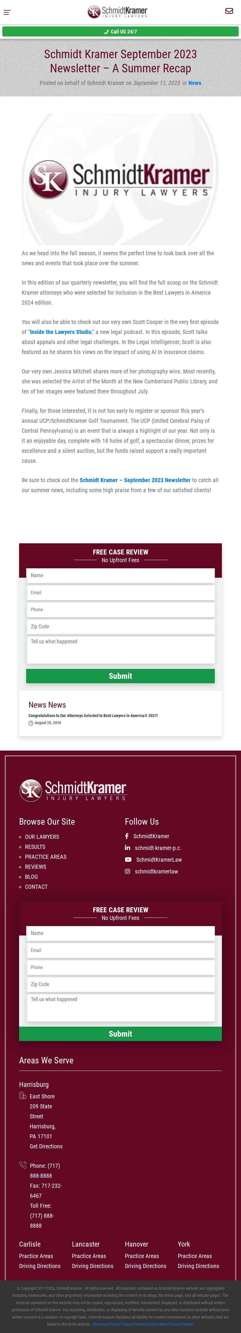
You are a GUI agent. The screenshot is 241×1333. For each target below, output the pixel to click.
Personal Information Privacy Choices (163, 1324)
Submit (120, 676)
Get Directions (46, 1146)
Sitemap (99, 1324)
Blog (31, 876)
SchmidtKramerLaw (159, 859)
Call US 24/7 (124, 32)
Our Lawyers (42, 836)
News (194, 82)
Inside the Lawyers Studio (60, 331)
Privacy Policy (119, 1324)
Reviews (35, 866)
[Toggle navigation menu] (9, 12)
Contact (36, 886)
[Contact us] (229, 12)
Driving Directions (40, 1265)
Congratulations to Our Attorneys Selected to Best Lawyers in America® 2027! (93, 715)
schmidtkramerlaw (156, 871)
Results (35, 846)
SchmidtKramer (151, 836)
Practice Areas (45, 856)
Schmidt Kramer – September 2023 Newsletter (135, 480)
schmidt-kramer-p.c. (158, 847)
